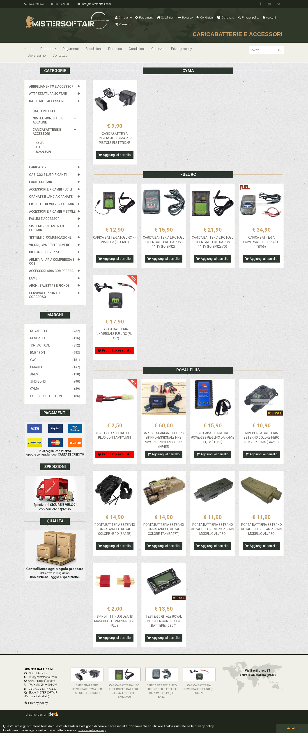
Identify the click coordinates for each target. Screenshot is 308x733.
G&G (55, 360)
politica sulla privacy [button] (92, 730)
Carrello (124, 24)
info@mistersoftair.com (95, 4)
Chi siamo (125, 17)
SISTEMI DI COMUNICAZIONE (50, 237)
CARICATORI (38, 167)
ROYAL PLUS (43, 151)
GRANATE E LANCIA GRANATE (51, 196)
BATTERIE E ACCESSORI (46, 101)
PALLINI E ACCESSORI (44, 219)
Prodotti (46, 49)
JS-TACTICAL (55, 345)
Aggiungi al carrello (117, 155)
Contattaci (60, 56)
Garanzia (227, 17)
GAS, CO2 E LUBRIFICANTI (48, 175)
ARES (55, 374)
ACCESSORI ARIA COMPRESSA (51, 271)
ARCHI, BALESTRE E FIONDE (49, 285)
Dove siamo (37, 56)
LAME (33, 278)
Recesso (187, 17)
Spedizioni (167, 17)
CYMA (40, 142)
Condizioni (207, 17)
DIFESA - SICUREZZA (44, 252)
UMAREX (55, 367)
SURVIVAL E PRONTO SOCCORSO (44, 295)
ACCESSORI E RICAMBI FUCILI (50, 189)
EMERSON (55, 352)
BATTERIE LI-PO (44, 111)
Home (29, 49)
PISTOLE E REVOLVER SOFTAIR (51, 204)
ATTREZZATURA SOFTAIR (48, 93)
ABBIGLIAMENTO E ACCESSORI (51, 86)
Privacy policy (250, 17)
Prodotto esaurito (116, 350)
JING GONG (55, 381)
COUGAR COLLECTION (55, 396)
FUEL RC (41, 147)
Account (270, 17)
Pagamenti (145, 17)
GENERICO (55, 338)
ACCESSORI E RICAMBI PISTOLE (52, 211)
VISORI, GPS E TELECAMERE (49, 245)
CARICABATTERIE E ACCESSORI (47, 131)
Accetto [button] (292, 728)
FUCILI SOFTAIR (40, 182)
